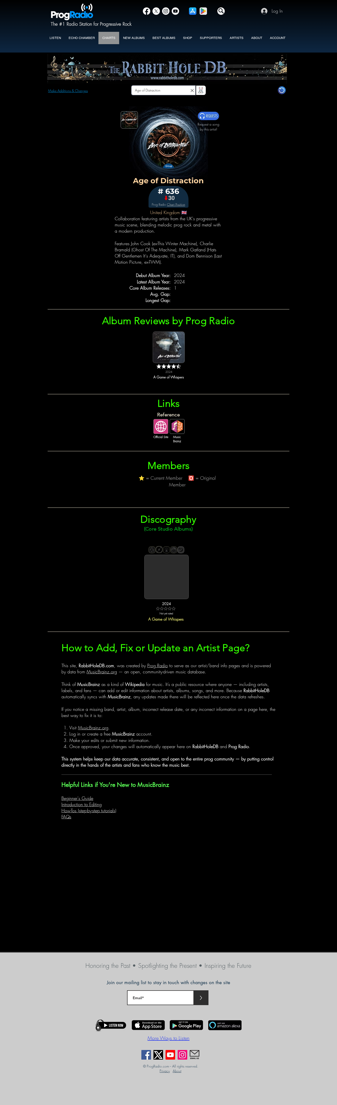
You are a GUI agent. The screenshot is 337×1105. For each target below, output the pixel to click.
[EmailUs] (194, 1055)
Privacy (165, 1070)
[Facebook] (146, 11)
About (177, 1070)
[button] (221, 11)
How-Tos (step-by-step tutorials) (88, 810)
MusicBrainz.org (102, 672)
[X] (156, 11)
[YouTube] (175, 11)
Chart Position (176, 204)
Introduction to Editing (81, 804)
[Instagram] (165, 11)
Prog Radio (157, 665)
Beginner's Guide (77, 798)
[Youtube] (170, 1055)
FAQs (66, 817)
